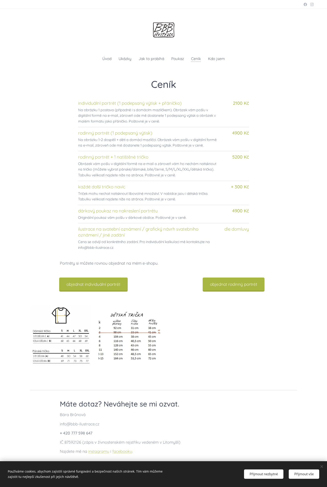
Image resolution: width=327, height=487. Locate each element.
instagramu (98, 451)
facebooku (122, 451)
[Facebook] (305, 4)
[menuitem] (108, 58)
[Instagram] (312, 4)
